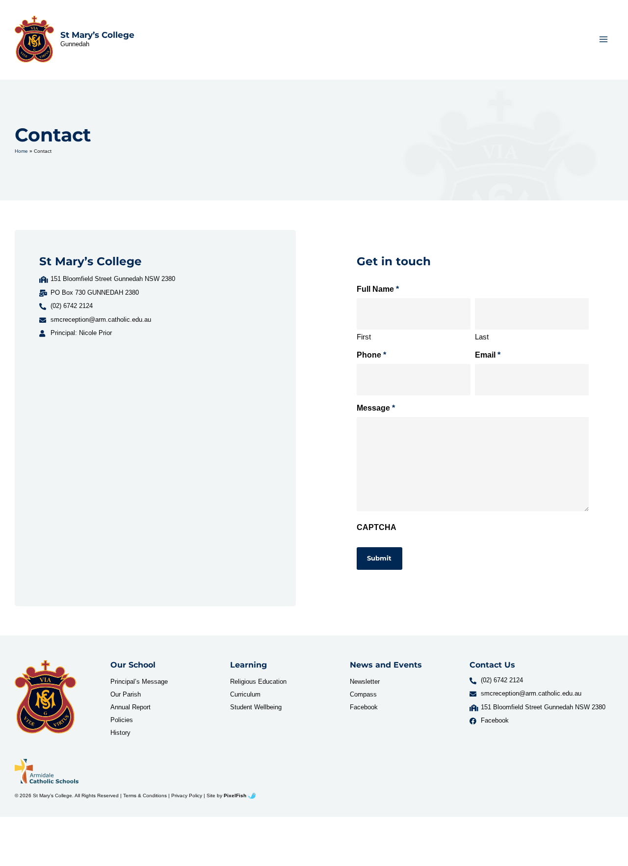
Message (376, 408)
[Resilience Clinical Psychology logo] (45, 696)
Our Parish (125, 694)
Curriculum (245, 694)
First (364, 337)
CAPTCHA (376, 527)
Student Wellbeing (256, 707)
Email (487, 355)
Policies (121, 720)
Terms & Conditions (145, 795)
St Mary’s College (97, 35)
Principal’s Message (139, 681)
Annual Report (130, 707)
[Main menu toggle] (603, 39)
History (120, 732)
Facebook (364, 707)
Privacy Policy (186, 795)
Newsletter (365, 681)
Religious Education (258, 681)
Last (482, 337)
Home (21, 151)
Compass (363, 694)
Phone (371, 355)
